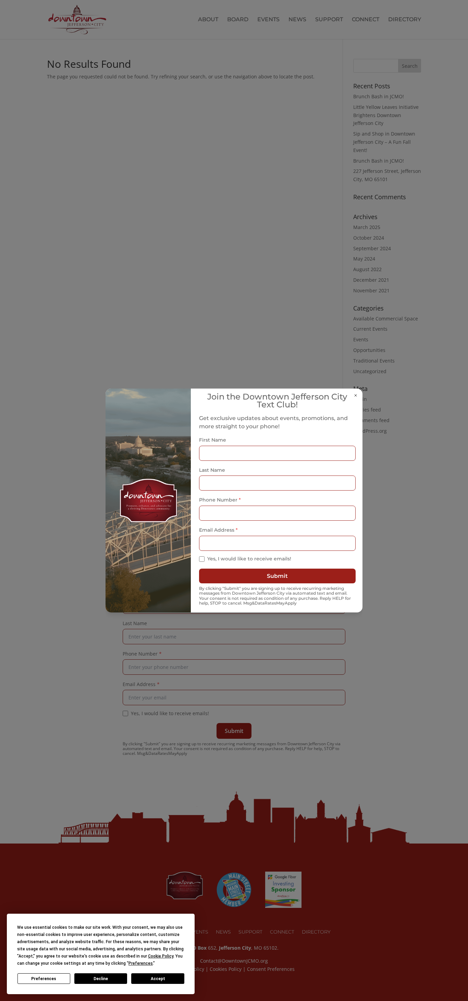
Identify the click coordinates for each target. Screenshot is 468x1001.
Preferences (43, 978)
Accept (158, 978)
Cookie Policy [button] (160, 956)
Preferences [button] (140, 963)
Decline (101, 978)
